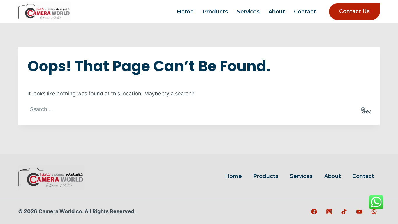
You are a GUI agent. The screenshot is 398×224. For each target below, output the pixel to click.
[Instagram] (329, 212)
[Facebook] (314, 212)
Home (185, 11)
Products (215, 11)
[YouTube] (359, 212)
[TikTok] (344, 212)
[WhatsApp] (374, 212)
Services (248, 11)
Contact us (354, 11)
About (276, 11)
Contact (305, 11)
